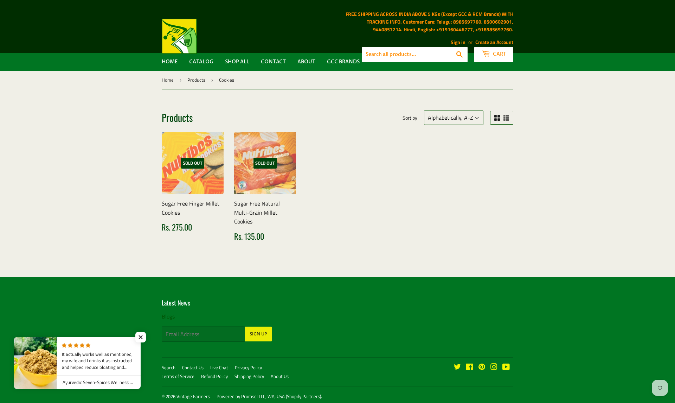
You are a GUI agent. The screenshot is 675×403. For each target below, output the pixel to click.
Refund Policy (214, 376)
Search (168, 367)
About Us (280, 376)
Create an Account (494, 42)
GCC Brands (343, 61)
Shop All (237, 61)
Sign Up (258, 334)
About (306, 61)
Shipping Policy (249, 376)
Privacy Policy (248, 367)
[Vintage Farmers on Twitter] (457, 367)
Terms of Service (178, 376)
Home (170, 61)
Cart (499, 54)
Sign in (458, 42)
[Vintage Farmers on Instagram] (493, 367)
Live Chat (219, 367)
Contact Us (193, 367)
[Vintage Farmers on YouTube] (506, 367)
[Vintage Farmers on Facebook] (469, 367)
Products (196, 79)
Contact (273, 61)
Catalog (201, 61)
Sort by (410, 117)
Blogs (168, 316)
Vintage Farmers (193, 396)
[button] (140, 337)
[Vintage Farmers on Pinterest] (482, 367)
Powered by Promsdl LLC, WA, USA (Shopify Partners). (269, 396)
